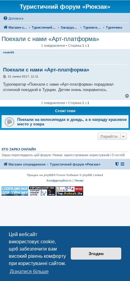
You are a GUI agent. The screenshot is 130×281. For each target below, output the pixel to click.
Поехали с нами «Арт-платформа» (50, 39)
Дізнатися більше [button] (29, 271)
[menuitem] (13, 18)
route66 (8, 52)
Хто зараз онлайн (19, 149)
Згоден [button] (96, 253)
